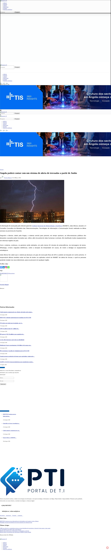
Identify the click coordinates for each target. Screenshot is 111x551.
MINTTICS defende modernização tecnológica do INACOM (15, 317)
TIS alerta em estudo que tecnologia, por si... (11, 323)
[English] (1, 83)
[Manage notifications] (107, 547)
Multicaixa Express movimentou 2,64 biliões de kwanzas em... (15, 345)
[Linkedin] (3, 69)
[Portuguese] (7, 83)
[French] (4, 83)
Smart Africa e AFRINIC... (9, 437)
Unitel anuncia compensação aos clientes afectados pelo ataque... (16, 312)
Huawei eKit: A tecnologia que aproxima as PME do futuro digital (15, 532)
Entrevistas (5, 7)
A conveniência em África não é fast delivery (10, 529)
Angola (1, 169)
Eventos (5, 8)
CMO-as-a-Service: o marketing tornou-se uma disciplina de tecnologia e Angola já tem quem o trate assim (25, 528)
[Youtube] (4, 69)
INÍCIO (5, 3)
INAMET (2, 273)
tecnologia (12, 273)
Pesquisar (17, 12)
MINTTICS (7, 273)
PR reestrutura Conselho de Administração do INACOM (14, 350)
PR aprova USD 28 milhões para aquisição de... (12, 334)
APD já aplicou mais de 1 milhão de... (9, 328)
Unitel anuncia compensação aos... (11, 430)
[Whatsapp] (8, 267)
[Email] (5, 69)
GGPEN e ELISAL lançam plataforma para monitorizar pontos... (17, 362)
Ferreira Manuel (8, 177)
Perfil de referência (7, 9)
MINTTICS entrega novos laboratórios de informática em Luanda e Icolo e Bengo (19, 521)
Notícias (5, 4)
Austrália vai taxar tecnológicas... (11, 423)
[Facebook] (0, 69)
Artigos (5, 5)
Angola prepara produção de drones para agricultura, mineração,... (17, 356)
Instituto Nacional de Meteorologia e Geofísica (47, 226)
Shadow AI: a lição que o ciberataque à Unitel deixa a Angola (14, 530)
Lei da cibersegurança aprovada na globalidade (12, 339)
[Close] (0, 114)
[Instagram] (1, 69)
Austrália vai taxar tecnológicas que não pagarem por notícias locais (16, 522)
